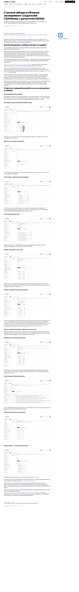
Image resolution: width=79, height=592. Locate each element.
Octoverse (35, 477)
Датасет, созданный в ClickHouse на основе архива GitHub (17, 64)
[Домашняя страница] (10, 2)
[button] (51, 1)
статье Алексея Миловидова (27, 480)
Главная (5, 6)
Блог (45, 4)
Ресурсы (26, 4)
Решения (11, 4)
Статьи (12, 6)
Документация (39, 4)
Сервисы (6, 4)
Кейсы (34, 4)
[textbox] (46, 2)
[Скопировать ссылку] (3, 45)
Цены (30, 4)
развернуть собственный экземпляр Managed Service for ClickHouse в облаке (21, 492)
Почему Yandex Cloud (18, 4)
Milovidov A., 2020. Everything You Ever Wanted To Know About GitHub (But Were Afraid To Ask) (25, 35)
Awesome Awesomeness (35, 326)
